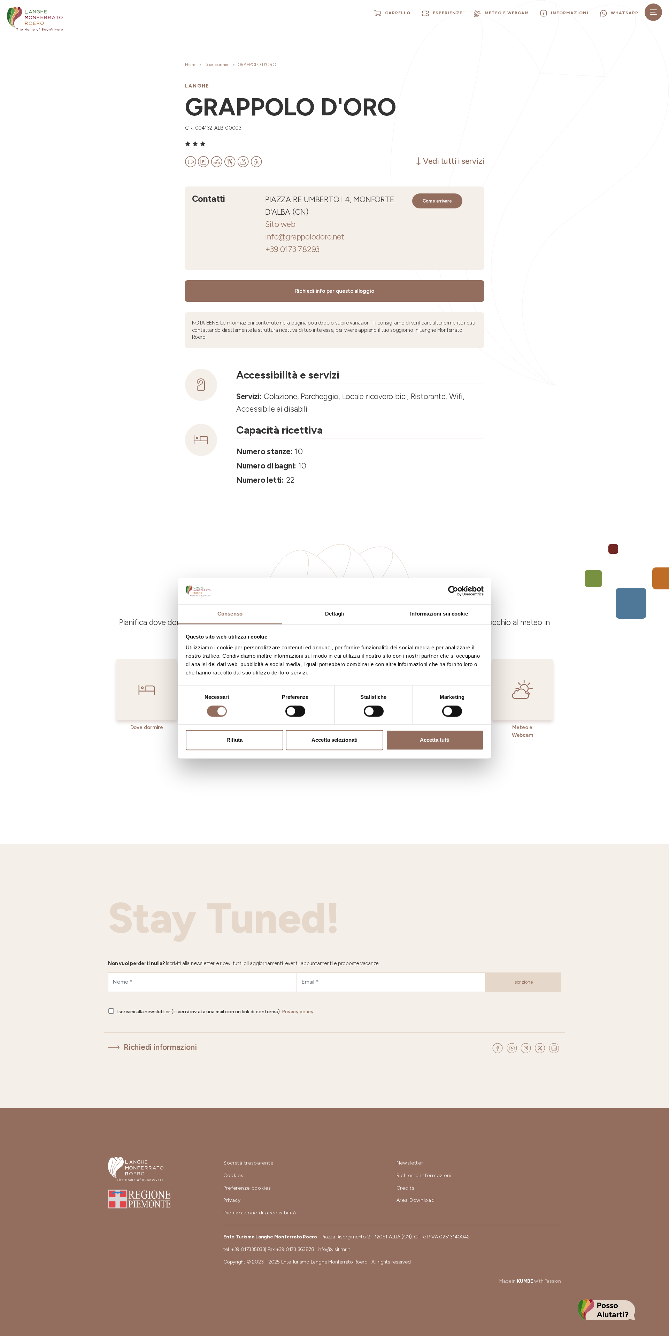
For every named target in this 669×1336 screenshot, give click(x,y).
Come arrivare (437, 201)
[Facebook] (498, 1047)
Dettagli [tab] (334, 614)
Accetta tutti (434, 740)
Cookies (233, 1175)
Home (190, 64)
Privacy (232, 1200)
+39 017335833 (248, 1249)
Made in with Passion (530, 1281)
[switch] (295, 711)
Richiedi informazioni (160, 1047)
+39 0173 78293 (292, 249)
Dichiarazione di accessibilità (259, 1213)
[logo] (35, 19)
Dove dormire (217, 64)
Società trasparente (248, 1163)
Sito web (280, 224)
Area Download (416, 1200)
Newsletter (410, 1163)
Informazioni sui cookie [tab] (439, 614)
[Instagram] (527, 1047)
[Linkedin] (554, 1047)
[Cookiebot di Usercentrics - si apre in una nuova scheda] (453, 591)
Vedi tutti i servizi (453, 161)
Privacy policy (298, 1012)
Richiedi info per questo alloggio (334, 291)
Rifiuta (234, 740)
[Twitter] (541, 1047)
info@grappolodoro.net (304, 237)
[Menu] (653, 12)
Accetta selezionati (334, 740)
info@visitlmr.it (334, 1249)
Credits (406, 1188)
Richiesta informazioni (424, 1175)
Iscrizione (523, 982)
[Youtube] (513, 1047)
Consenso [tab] (230, 614)
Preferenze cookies (247, 1188)
